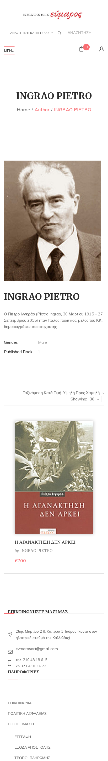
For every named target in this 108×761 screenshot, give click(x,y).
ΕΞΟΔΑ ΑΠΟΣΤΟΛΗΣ (32, 747)
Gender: (11, 342)
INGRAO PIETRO (36, 550)
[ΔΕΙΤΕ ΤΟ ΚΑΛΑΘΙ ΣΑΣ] (81, 49)
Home (23, 110)
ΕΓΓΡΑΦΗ (22, 736)
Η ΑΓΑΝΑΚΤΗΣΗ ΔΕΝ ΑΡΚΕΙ (45, 542)
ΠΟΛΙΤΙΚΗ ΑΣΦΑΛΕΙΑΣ (27, 713)
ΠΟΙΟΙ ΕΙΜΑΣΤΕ (21, 724)
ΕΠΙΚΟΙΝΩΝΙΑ (19, 703)
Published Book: (18, 351)
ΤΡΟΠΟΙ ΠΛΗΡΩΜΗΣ (32, 757)
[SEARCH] (59, 33)
